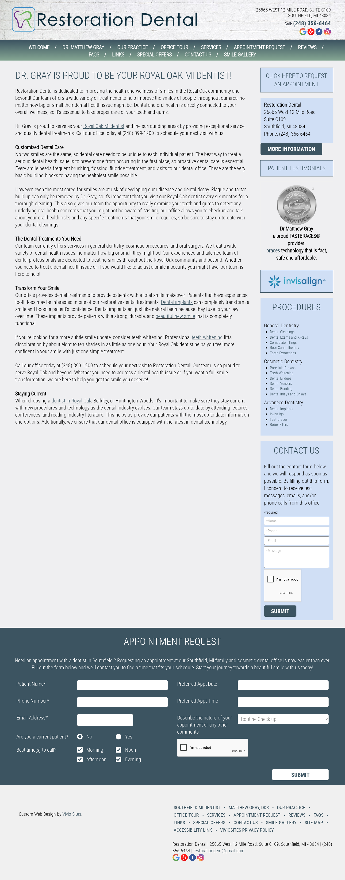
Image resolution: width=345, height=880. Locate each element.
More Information (291, 149)
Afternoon (96, 759)
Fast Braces (279, 419)
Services (211, 47)
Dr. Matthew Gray (83, 47)
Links (118, 54)
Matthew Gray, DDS (249, 807)
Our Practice (132, 47)
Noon (130, 749)
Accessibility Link (193, 830)
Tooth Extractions (283, 353)
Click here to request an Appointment (296, 80)
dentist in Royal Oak (71, 400)
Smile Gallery (240, 54)
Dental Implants (281, 408)
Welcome (39, 47)
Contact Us (198, 54)
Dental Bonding (281, 388)
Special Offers (154, 54)
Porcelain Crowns (282, 367)
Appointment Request (259, 47)
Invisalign (277, 414)
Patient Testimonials (297, 168)
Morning (94, 749)
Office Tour (174, 47)
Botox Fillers (279, 424)
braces (273, 250)
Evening (133, 759)
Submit (280, 611)
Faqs (94, 54)
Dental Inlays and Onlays (288, 394)
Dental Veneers (281, 383)
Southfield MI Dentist (197, 807)
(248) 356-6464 (312, 23)
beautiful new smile (175, 316)
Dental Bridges (280, 378)
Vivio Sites (71, 814)
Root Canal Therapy (284, 347)
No (89, 736)
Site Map (314, 822)
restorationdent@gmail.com (218, 850)
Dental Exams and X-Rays (289, 337)
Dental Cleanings (282, 331)
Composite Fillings (283, 342)
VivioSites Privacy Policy (247, 830)
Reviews (307, 47)
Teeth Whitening (281, 372)
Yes (128, 736)
